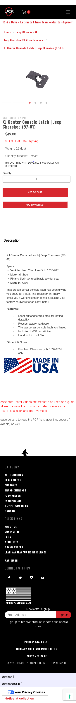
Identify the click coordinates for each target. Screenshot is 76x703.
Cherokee (11, 485)
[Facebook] (9, 577)
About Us (11, 526)
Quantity (7, 173)
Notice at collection (19, 698)
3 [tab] (41, 103)
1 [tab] (30, 103)
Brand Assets (14, 547)
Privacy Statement (36, 642)
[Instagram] (31, 577)
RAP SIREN (11, 560)
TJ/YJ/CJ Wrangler (16, 506)
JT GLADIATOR (13, 480)
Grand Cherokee (15, 490)
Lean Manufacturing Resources (25, 552)
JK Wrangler (13, 501)
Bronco (10, 511)
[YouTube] (43, 577)
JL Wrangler (13, 495)
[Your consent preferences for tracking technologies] (69, 696)
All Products (14, 475)
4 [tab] (46, 103)
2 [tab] (35, 103)
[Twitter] (20, 577)
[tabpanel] (38, 80)
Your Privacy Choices (29, 692)
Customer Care (37, 656)
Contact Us (12, 532)
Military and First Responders (36, 649)
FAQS (8, 537)
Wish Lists (11, 542)
